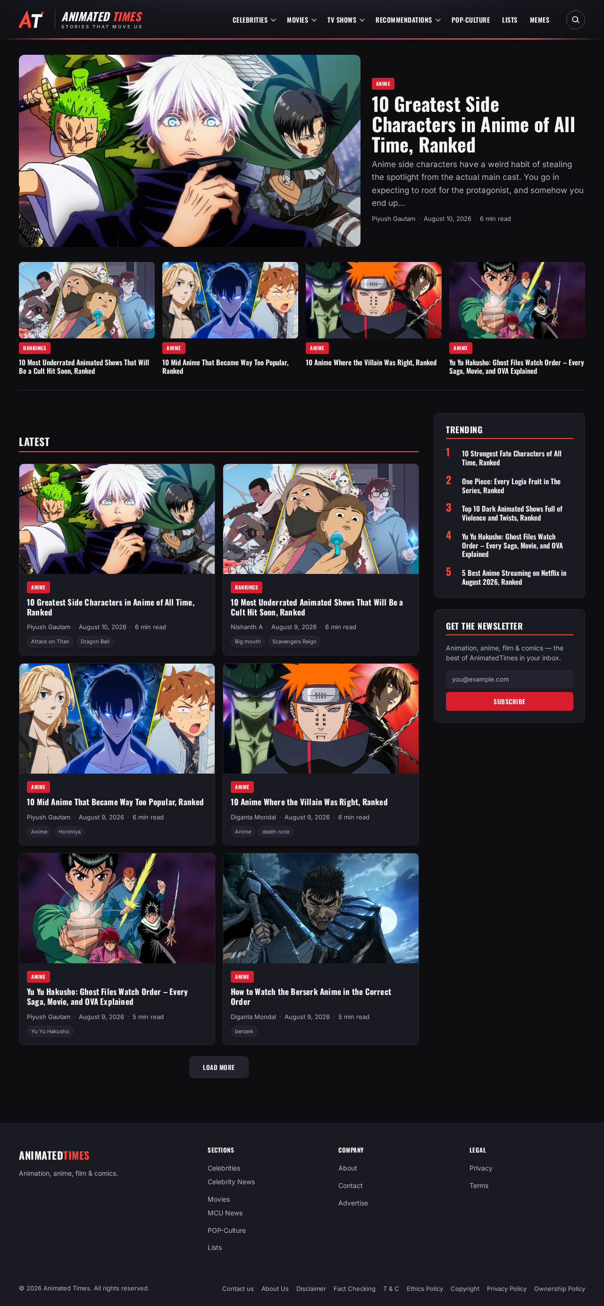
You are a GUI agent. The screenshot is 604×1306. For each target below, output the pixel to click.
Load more (219, 1067)
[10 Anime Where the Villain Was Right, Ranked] (374, 300)
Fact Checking (355, 1288)
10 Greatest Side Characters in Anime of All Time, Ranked (473, 123)
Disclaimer (311, 1288)
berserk (244, 1031)
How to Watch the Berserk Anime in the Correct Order (311, 996)
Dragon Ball (95, 641)
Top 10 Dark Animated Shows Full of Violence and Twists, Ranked (512, 513)
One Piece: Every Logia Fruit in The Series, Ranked (511, 486)
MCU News (225, 1213)
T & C (391, 1288)
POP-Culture (471, 20)
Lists (510, 20)
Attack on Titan (50, 641)
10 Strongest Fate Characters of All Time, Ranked (512, 458)
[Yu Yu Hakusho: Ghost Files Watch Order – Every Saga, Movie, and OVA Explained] (517, 300)
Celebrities (250, 20)
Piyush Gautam (393, 218)
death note (275, 831)
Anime (383, 83)
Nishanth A (247, 627)
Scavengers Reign (294, 641)
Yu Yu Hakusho (50, 1031)
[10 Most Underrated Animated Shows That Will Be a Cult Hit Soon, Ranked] (87, 300)
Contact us (238, 1288)
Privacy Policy (507, 1288)
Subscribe (510, 701)
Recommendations (404, 20)
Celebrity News (231, 1182)
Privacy (481, 1168)
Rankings (34, 348)
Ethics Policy (425, 1288)
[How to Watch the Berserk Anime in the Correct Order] (321, 908)
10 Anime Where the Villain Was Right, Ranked (371, 362)
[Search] (575, 19)
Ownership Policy (559, 1288)
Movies (297, 20)
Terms (479, 1185)
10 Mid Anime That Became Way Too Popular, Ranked (225, 366)
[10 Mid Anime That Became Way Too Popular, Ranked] (230, 300)
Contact (350, 1185)
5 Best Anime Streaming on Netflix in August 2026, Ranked (514, 577)
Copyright (465, 1288)
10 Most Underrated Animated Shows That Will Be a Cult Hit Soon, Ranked (84, 366)
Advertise (353, 1203)
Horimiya (70, 831)
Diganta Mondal (253, 817)
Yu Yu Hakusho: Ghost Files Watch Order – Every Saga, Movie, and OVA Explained (516, 366)
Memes (540, 20)
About (347, 1168)
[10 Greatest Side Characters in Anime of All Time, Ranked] (190, 151)
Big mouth (248, 641)
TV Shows (341, 20)
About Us (275, 1288)
